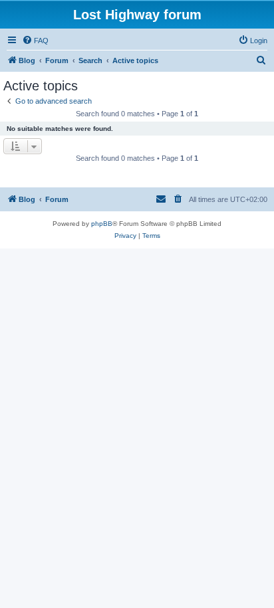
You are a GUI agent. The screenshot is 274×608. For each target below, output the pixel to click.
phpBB (101, 223)
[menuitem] (35, 41)
